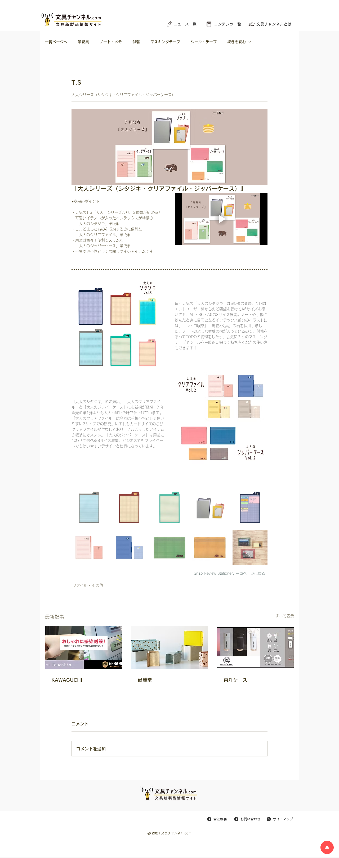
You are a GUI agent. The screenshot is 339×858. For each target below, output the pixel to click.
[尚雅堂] (169, 647)
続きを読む (236, 42)
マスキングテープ (165, 42)
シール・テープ (204, 42)
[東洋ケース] (255, 647)
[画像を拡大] (89, 507)
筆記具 (83, 42)
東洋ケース (235, 680)
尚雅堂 (145, 680)
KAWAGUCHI (67, 680)
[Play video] (221, 219)
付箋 (136, 42)
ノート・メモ (111, 42)
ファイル (80, 585)
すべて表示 (284, 616)
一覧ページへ (56, 42)
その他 (97, 585)
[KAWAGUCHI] (83, 647)
